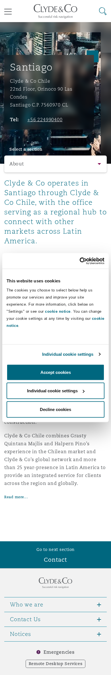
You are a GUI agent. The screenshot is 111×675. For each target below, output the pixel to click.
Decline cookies (55, 409)
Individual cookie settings (68, 354)
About (16, 164)
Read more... (16, 497)
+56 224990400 (45, 119)
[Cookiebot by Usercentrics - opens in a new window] (79, 261)
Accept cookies (55, 372)
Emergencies (59, 652)
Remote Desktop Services (56, 663)
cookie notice (58, 311)
